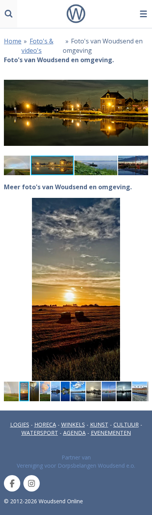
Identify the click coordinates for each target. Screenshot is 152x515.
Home (12, 41)
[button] (141, 78)
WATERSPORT (39, 432)
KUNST (99, 424)
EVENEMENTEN (111, 432)
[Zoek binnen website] (8, 13)
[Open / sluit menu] (143, 13)
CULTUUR (126, 424)
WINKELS (73, 424)
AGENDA (74, 432)
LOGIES (19, 424)
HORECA (45, 424)
